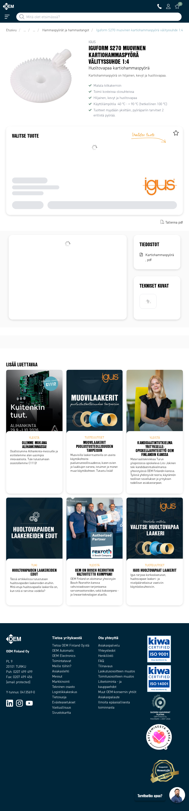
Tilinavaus (105, 666)
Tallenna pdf (174, 222)
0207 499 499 (22, 672)
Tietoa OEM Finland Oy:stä (70, 645)
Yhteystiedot (106, 651)
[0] (177, 6)
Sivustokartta (61, 713)
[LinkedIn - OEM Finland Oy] (9, 703)
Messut (57, 676)
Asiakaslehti (60, 671)
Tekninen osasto (63, 687)
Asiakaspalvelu (109, 645)
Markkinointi (61, 682)
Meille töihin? (61, 666)
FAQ (101, 661)
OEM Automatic (63, 651)
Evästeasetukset (63, 702)
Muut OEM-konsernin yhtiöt (117, 692)
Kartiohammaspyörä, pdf (159, 257)
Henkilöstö (105, 656)
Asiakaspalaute (109, 697)
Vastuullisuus (61, 707)
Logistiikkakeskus (64, 692)
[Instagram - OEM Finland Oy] (19, 703)
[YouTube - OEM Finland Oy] (29, 703)
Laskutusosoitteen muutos (116, 671)
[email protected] (18, 682)
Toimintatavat (61, 661)
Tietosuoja (59, 697)
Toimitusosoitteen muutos (116, 676)
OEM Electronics (63, 656)
